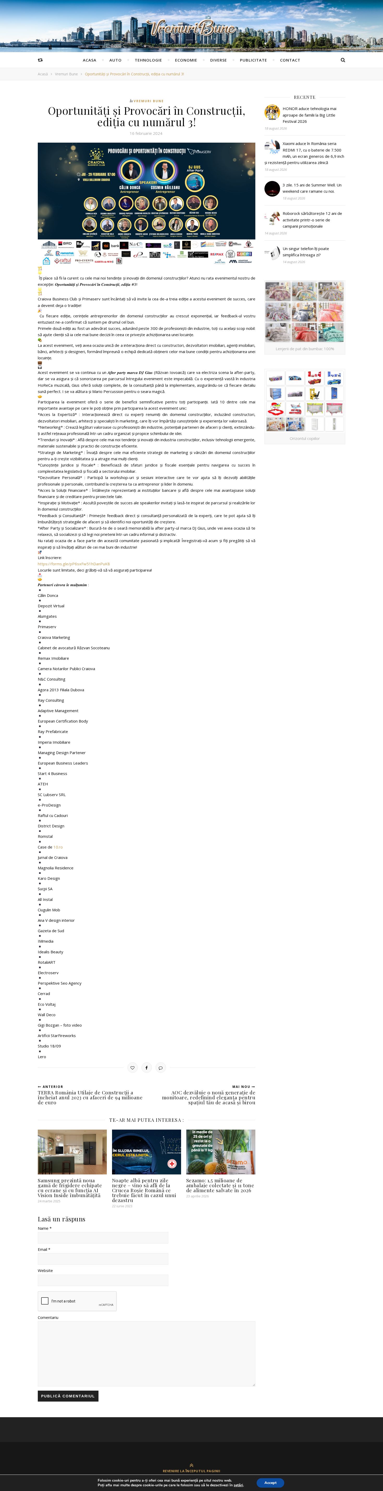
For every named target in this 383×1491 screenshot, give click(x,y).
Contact (290, 60)
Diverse (218, 60)
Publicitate (253, 60)
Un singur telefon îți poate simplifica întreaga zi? (306, 251)
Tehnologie (148, 60)
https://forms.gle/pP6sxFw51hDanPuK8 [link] (74, 563)
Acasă (43, 73)
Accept (270, 1482)
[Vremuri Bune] (191, 27)
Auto (115, 60)
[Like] (132, 1067)
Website (45, 1270)
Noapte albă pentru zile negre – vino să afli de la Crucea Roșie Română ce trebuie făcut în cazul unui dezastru (144, 1190)
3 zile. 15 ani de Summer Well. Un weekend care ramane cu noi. (312, 188)
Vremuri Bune (66, 73)
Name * (45, 1228)
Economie (186, 60)
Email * (44, 1249)
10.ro (58, 847)
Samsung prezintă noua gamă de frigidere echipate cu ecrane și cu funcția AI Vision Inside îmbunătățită (70, 1187)
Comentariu (48, 1317)
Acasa (89, 60)
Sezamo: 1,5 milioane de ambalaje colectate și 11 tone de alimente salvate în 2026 (220, 1185)
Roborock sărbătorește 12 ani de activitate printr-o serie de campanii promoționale (312, 220)
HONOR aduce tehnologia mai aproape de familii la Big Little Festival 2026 (309, 115)
